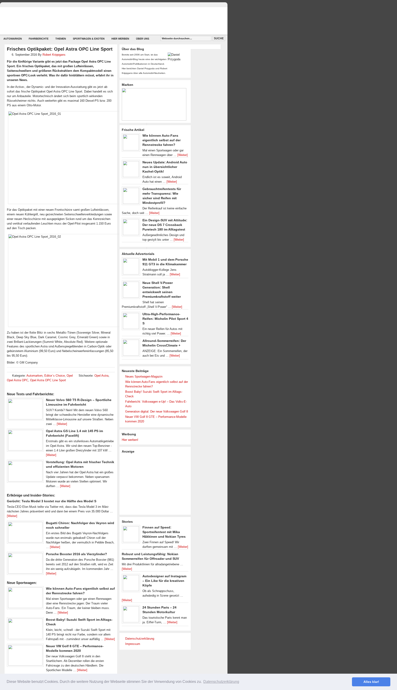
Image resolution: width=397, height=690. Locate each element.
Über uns (142, 38)
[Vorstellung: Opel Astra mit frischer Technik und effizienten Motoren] (25, 472)
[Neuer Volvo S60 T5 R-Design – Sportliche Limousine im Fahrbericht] (25, 410)
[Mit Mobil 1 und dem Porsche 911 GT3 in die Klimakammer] (131, 267)
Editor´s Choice (54, 375)
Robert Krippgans (54, 54)
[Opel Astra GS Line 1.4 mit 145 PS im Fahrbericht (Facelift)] (25, 441)
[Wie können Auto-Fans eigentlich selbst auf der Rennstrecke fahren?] (25, 599)
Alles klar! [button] (371, 682)
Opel (70, 375)
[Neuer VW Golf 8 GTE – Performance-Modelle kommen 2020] (25, 656)
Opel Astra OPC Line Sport (48, 380)
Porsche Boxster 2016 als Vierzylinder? (76, 554)
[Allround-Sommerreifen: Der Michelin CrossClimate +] (131, 348)
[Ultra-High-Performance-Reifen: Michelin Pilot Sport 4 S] (131, 322)
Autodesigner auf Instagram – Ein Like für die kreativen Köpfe (164, 580)
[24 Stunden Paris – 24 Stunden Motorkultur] (131, 615)
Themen (60, 38)
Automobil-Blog (110, 21)
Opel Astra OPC (17, 380)
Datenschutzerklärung (139, 638)
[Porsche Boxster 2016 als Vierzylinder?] (25, 564)
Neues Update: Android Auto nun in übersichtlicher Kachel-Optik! (164, 166)
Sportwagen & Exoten (89, 38)
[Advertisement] (156, 483)
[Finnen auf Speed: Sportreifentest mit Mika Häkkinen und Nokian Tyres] (131, 535)
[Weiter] (62, 424)
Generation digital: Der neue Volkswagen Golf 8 (156, 411)
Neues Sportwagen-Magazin (143, 376)
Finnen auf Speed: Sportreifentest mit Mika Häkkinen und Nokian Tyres (164, 531)
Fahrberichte (38, 38)
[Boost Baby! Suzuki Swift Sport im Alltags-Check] (25, 630)
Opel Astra (101, 375)
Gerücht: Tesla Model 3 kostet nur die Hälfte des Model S (51, 501)
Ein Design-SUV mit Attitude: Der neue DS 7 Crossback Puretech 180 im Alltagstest (164, 224)
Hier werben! (130, 440)
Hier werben (120, 38)
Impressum (132, 644)
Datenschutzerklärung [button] (221, 682)
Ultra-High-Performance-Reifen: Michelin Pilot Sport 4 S (165, 318)
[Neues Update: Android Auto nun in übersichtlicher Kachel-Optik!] (131, 170)
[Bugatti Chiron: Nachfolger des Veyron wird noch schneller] (25, 533)
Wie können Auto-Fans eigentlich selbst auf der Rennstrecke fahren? (161, 140)
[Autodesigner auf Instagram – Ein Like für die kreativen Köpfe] (131, 584)
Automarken (12, 38)
